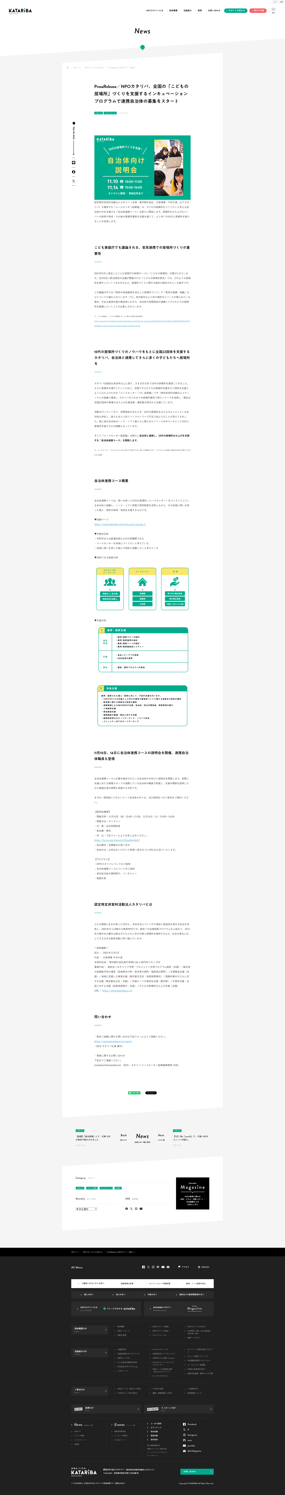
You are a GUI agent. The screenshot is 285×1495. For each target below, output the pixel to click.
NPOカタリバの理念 (160, 1326)
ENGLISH (205, 1267)
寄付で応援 (259, 10)
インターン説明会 (121, 1436)
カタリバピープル (159, 1335)
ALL (273, 12)
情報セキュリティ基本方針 (157, 1449)
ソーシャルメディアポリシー (157, 1452)
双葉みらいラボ (123, 1358)
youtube (163, 1267)
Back (124, 1135)
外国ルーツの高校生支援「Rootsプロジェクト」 (162, 1370)
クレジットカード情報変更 (159, 1284)
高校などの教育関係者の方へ (191, 1294)
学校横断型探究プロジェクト (199, 1360)
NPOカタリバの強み (160, 1331)
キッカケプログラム (160, 1376)
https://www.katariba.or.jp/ (117, 990)
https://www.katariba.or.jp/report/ (113, 1041)
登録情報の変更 (127, 1284)
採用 (200, 10)
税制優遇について (194, 1393)
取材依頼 (154, 1432)
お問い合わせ (214, 10)
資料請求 (154, 1440)
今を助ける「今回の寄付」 (128, 1393)
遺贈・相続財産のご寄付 (162, 1393)
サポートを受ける (237, 10)
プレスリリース (110, 113)
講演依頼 (154, 1436)
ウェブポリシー (153, 1456)
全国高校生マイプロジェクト (164, 1354)
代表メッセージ (123, 1331)
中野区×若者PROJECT (196, 1369)
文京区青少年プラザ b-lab (127, 1367)
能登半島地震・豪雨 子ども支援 (200, 1373)
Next (161, 1135)
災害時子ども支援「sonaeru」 (164, 1358)
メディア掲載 (92, 1188)
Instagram (136, 1209)
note (158, 1267)
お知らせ (99, 113)
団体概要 (173, 10)
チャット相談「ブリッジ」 (198, 1356)
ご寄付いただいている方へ (92, 1283)
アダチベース (122, 1371)
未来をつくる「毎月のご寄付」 (129, 1389)
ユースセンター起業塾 (196, 1365)
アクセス (185, 1267)
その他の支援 (157, 1389)
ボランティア (156, 1428)
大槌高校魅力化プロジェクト (128, 1354)
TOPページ (76, 67)
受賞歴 (118, 1188)
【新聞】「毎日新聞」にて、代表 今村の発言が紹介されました (93, 1138)
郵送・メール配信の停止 (196, 1284)
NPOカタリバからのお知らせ (94, 67)
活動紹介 (187, 10)
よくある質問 (156, 1424)
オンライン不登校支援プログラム (199, 1350)
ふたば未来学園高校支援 (127, 1362)
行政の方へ (152, 1294)
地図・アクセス (193, 1338)
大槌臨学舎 (121, 1349)
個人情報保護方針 (153, 1445)
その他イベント (120, 1440)
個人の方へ (89, 1294)
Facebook (73, 172)
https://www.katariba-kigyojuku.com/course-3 (119, 524)
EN (282, 2)
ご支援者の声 (192, 1389)
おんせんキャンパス (160, 1349)
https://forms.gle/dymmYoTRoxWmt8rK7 (117, 840)
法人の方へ (120, 1294)
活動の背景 (121, 1335)
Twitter (73, 181)
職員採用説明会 (120, 1431)
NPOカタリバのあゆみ (196, 1326)
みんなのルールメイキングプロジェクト (163, 1363)
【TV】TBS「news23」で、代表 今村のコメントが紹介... (190, 1138)
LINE (73, 162)
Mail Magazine (141, 1209)
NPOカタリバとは (154, 10)
